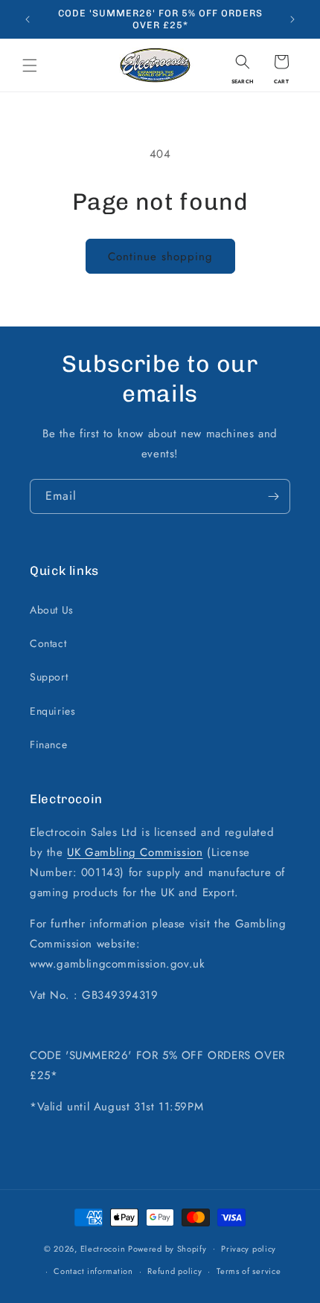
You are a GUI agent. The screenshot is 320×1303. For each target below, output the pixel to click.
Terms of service (249, 1271)
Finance (48, 744)
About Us (52, 609)
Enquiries (52, 711)
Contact (48, 643)
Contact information (93, 1271)
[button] (29, 65)
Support (49, 676)
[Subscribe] (273, 496)
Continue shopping (160, 256)
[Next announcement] (292, 19)
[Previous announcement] (27, 19)
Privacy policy (248, 1249)
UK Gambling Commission (134, 852)
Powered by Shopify (167, 1248)
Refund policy (174, 1271)
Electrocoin (103, 1248)
